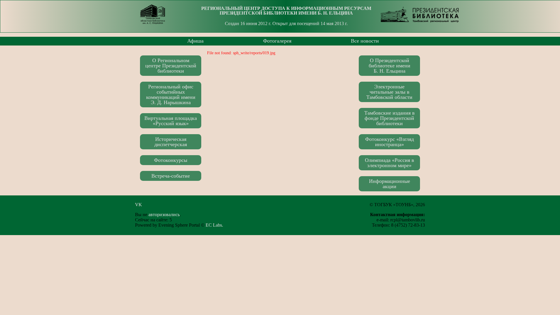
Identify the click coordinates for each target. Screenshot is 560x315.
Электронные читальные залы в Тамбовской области (389, 92)
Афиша (195, 41)
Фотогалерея (277, 41)
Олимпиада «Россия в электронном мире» (389, 162)
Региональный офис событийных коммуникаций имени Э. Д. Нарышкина (170, 94)
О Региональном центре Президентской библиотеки (170, 65)
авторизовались (164, 214)
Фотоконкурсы (170, 160)
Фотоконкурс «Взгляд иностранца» (389, 141)
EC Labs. (214, 225)
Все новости (365, 41)
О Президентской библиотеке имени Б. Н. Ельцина (389, 65)
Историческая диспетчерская (170, 141)
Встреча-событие (170, 176)
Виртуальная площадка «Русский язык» (170, 120)
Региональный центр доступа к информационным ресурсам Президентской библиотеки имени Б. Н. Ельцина (286, 10)
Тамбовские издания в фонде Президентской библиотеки (389, 118)
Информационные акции (389, 183)
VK (140, 204)
